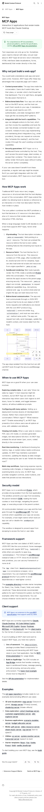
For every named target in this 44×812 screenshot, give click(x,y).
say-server (27, 730)
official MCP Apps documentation (25, 46)
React (22, 743)
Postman (30, 626)
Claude (35, 621)
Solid (14, 745)
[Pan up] (36, 352)
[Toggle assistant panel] (38, 3)
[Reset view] (36, 355)
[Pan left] (33, 355)
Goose (23, 626)
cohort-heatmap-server (29, 711)
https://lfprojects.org (25, 799)
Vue (27, 743)
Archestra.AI (18, 629)
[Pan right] (39, 355)
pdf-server (15, 727)
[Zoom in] (39, 352)
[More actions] (41, 3)
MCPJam (5, 629)
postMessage (34, 555)
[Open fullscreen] (33, 352)
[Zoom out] (39, 358)
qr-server (16, 736)
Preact (8, 745)
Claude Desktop (8, 623)
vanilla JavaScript (24, 745)
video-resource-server (30, 727)
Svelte (33, 743)
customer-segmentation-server (18, 714)
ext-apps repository (14, 694)
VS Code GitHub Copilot (25, 623)
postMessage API (23, 512)
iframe (38, 273)
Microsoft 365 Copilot (11, 626)
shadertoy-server (12, 707)
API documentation (16, 679)
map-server (27, 702)
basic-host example (29, 671)
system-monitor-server (30, 736)
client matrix (36, 629)
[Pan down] (36, 358)
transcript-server (12, 739)
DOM (20, 499)
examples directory (13, 584)
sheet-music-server (13, 730)
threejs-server (17, 705)
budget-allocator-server (21, 723)
